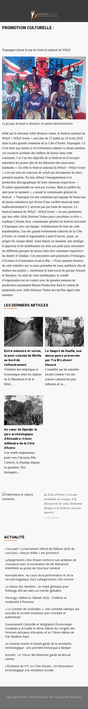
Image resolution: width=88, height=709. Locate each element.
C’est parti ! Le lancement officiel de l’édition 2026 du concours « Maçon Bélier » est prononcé (39, 551)
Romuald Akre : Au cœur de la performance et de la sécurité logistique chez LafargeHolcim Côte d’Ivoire (39, 577)
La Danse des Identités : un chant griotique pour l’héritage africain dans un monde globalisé (37, 588)
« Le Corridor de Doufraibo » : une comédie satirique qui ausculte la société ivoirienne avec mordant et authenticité (42, 613)
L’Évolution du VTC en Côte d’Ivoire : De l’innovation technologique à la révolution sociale (39, 668)
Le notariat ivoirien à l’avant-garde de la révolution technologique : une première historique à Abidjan (38, 646)
